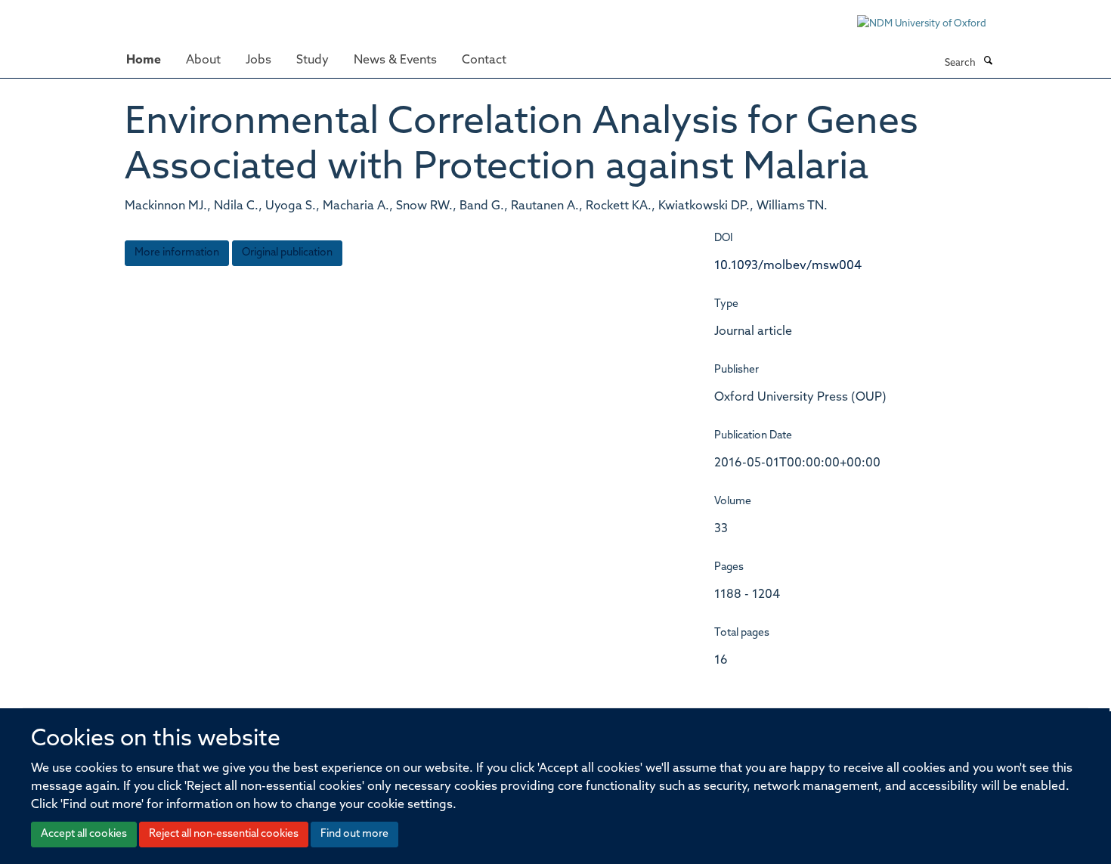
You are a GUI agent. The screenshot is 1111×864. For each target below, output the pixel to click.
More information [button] (177, 253)
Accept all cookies (84, 834)
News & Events (395, 60)
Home (143, 60)
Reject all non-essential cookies (224, 834)
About (203, 60)
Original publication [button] (287, 253)
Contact (484, 60)
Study (312, 60)
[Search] (987, 62)
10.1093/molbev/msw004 (788, 266)
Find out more (354, 834)
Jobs (258, 60)
